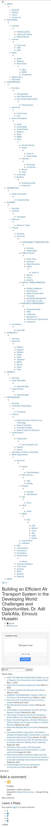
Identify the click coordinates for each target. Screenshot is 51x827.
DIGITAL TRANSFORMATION (33, 282)
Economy (30, 248)
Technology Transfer (35, 301)
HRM (29, 311)
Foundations (21, 553)
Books (14, 52)
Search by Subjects (19, 118)
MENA (24, 72)
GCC (28, 519)
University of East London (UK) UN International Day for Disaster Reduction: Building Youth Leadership (27, 740)
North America (27, 475)
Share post (12, 625)
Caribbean (26, 543)
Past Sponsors (27, 105)
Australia (30, 492)
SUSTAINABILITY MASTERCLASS (35, 242)
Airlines (24, 561)
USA (28, 481)
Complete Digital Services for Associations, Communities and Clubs (23, 765)
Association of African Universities (25, 452)
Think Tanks (21, 566)
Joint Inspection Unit (30, 444)
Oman (34, 530)
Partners (15, 414)
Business (20, 177)
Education (25, 158)
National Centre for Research (28, 430)
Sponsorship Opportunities (27, 99)
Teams (14, 15)
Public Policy (31, 259)
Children (20, 347)
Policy (19, 139)
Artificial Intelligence (34, 288)
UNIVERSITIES (13, 188)
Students (20, 574)
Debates (20, 352)
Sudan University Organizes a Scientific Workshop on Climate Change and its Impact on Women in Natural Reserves (27, 722)
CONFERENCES (13, 82)
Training (15, 227)
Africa (24, 69)
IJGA (19, 50)
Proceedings (26, 74)
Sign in (4, 582)
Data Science (32, 291)
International (21, 550)
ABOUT (10, 4)
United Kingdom (33, 472)
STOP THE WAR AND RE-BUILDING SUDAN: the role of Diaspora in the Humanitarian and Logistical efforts (28, 678)
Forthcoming (22, 113)
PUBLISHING (12, 20)
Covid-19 (35, 272)
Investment (26, 185)
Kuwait (34, 538)
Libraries (20, 569)
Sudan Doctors (17, 389)
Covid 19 (30, 153)
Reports (20, 447)
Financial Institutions (25, 564)
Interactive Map (23, 200)
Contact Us (16, 17)
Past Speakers (22, 94)
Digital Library (17, 77)
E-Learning (31, 167)
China (29, 502)
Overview (15, 25)
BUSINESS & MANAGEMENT (33, 303)
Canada (30, 483)
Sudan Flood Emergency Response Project (24, 685)
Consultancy (16, 324)
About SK (15, 10)
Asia (23, 497)
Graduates (31, 164)
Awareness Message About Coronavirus (22, 727)
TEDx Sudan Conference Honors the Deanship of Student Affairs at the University (26, 716)
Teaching (15, 211)
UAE (33, 525)
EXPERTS (11, 372)
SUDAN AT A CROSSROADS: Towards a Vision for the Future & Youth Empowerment (26, 696)
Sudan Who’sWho (19, 380)
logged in (15, 807)
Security (30, 280)
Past (18, 116)
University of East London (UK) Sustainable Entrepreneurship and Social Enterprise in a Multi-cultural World (26, 749)
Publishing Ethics (23, 31)
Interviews (21, 359)
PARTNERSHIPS (13, 397)
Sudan (19, 58)
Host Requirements (24, 96)
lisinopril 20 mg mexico (25, 792)
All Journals (21, 45)
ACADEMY (11, 202)
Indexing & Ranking (24, 34)
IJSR (18, 47)
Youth (24, 172)
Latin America (27, 540)
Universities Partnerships (21, 405)
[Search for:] (13, 669)
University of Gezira (24, 427)
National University (24, 425)
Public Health (32, 156)
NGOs (19, 571)
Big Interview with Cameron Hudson (21, 705)
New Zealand (32, 494)
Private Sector (22, 555)
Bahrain (35, 528)
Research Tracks (23, 225)
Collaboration (22, 438)
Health (24, 147)
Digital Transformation (35, 293)
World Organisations (20, 454)
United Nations (22, 129)
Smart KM (21, 330)
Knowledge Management (36, 298)
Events (19, 449)
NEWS (9, 579)
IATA (18, 545)
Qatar (34, 535)
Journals (15, 39)
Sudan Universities (19, 194)
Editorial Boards (23, 36)
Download (25, 659)
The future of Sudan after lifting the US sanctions (26, 690)
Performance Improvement (37, 319)
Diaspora (20, 61)
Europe (24, 466)
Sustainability (22, 126)
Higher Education (33, 264)
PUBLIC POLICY (28, 253)
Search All (16, 107)
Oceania (25, 486)
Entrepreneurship (28, 183)
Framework (21, 216)
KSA (33, 533)
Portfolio (15, 12)
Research (15, 219)
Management (32, 316)
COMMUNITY (12, 332)
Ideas (19, 357)
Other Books (21, 63)
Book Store (16, 79)
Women (25, 169)
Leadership (21, 174)
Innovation (31, 296)
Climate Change (28, 145)
